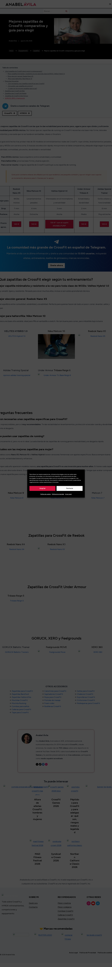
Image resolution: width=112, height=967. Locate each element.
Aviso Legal (68, 494)
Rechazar (69, 488)
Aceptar (42, 488)
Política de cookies (45, 494)
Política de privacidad (58, 494)
